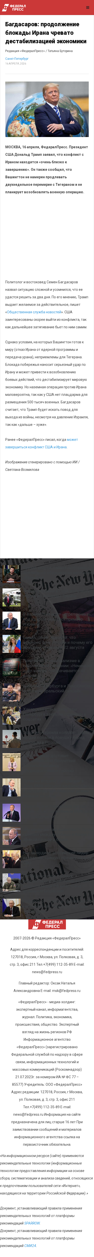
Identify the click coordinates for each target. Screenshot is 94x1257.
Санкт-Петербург (17, 59)
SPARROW (32, 1223)
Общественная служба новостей (34, 312)
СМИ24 (30, 1246)
